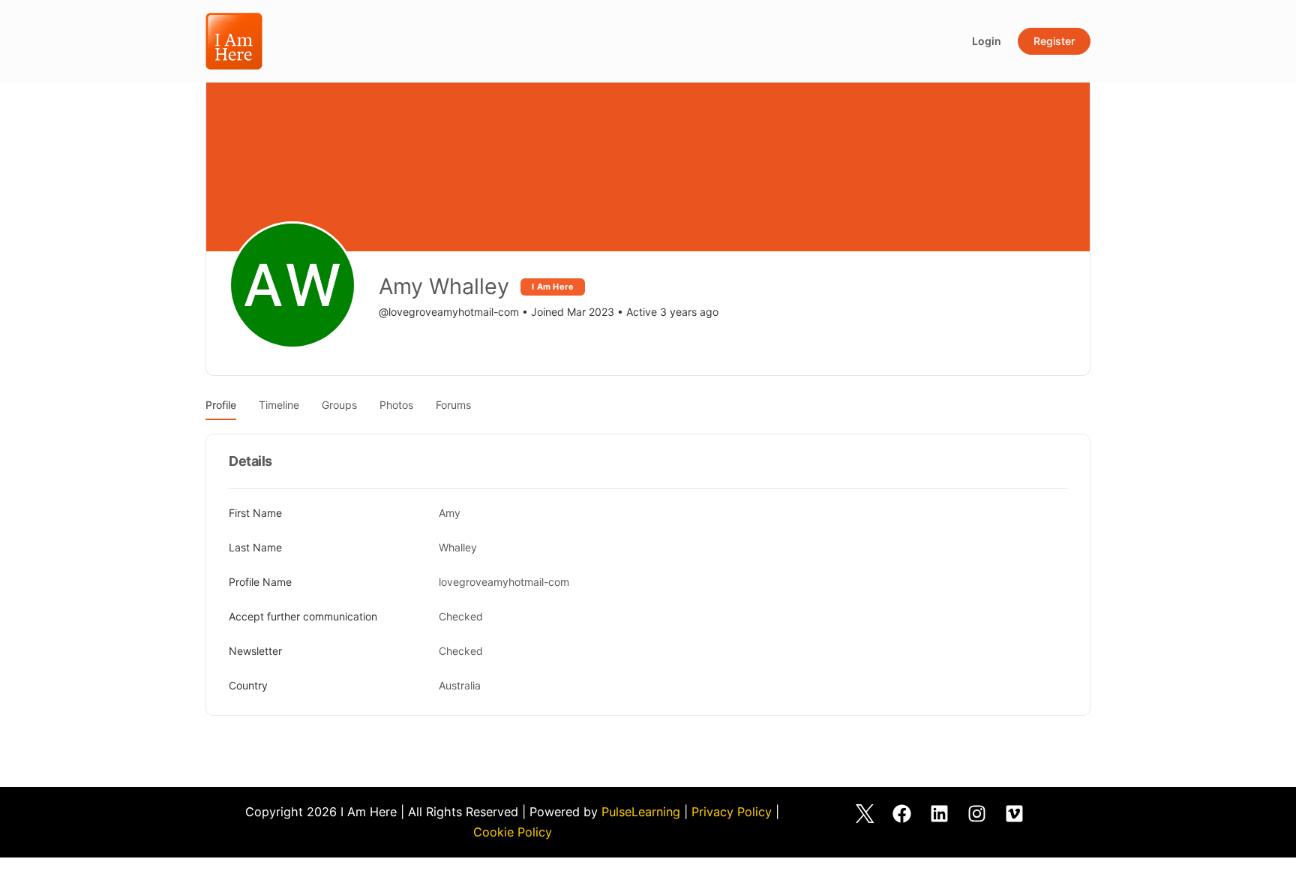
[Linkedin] (939, 813)
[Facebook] (902, 813)
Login (986, 41)
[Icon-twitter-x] (865, 813)
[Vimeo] (1015, 813)
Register (1054, 41)
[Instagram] (977, 813)
